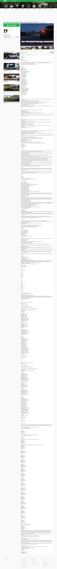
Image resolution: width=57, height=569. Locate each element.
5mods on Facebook (46, 564)
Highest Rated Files (34, 563)
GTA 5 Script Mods (23, 563)
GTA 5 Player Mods (23, 564)
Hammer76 (5, 103)
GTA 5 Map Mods (23, 566)
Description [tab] (22, 54)
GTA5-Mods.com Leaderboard (35, 564)
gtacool (5, 60)
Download (12, 25)
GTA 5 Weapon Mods (23, 562)
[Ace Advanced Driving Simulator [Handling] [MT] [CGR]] (37, 34)
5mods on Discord (46, 566)
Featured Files (34, 559)
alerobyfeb (5, 92)
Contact (44, 558)
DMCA (44, 562)
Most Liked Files (34, 560)
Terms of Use (44, 560)
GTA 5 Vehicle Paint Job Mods (24, 560)
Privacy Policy (45, 559)
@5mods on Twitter (46, 563)
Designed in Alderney (6, 557)
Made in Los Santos (5, 558)
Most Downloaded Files (35, 562)
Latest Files (33, 558)
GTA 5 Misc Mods (23, 567)
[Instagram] (8, 30)
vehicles (9, 51)
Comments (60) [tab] (28, 54)
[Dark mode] (51, 1)
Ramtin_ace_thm (10, 29)
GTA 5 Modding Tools (23, 558)
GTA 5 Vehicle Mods (23, 559)
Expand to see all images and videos (37, 50)
